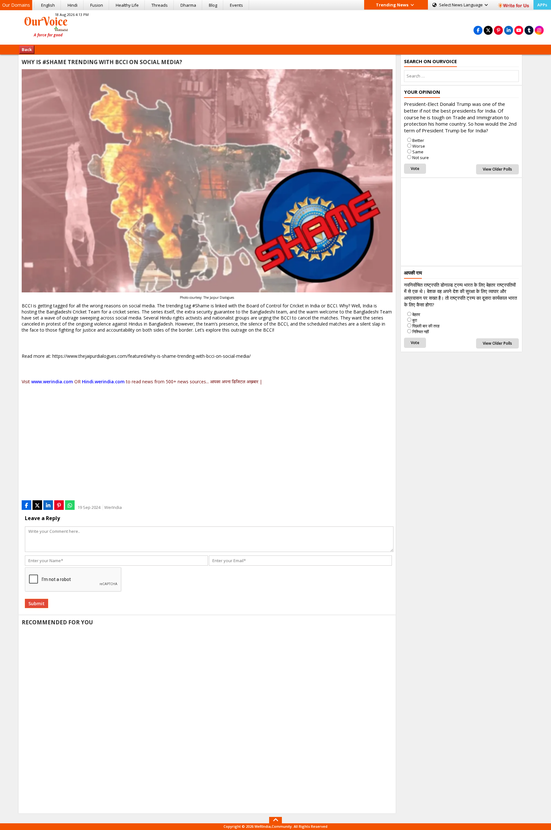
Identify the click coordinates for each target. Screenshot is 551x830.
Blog (213, 5)
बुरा (414, 320)
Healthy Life (127, 5)
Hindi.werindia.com (103, 381)
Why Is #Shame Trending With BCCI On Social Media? (102, 62)
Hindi (72, 5)
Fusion (96, 5)
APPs (542, 5)
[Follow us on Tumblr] (529, 30)
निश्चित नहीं (420, 331)
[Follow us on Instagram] (539, 30)
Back (27, 49)
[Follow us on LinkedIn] (508, 30)
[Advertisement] (275, 26)
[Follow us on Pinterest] (498, 30)
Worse (418, 146)
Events (236, 5)
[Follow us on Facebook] (478, 30)
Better (418, 140)
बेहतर (416, 314)
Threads (159, 5)
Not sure (420, 157)
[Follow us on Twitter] (488, 30)
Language (461, 5)
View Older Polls (497, 169)
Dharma (188, 5)
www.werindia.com (52, 381)
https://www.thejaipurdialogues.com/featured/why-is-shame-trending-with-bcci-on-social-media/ (151, 356)
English (48, 5)
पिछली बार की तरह (425, 326)
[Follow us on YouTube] (518, 30)
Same (417, 152)
